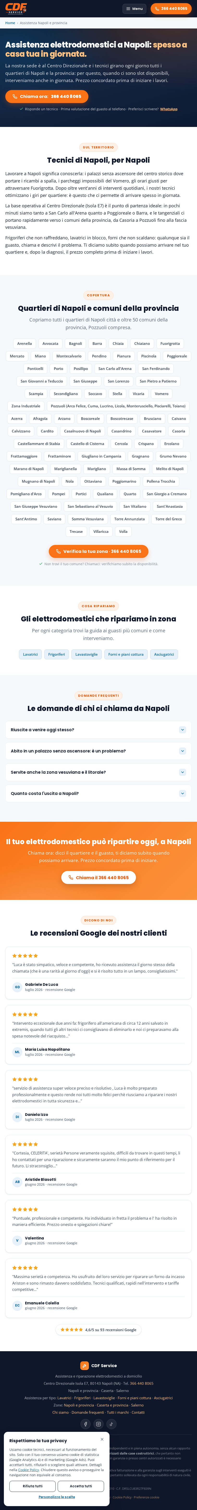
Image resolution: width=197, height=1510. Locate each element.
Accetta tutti (81, 1486)
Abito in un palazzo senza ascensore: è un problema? (68, 751)
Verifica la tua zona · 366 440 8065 (102, 551)
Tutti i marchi (118, 1412)
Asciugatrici (164, 654)
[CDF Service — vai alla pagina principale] (16, 8)
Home (10, 23)
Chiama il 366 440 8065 (102, 878)
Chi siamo (60, 1412)
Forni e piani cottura (126, 654)
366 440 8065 (142, 1383)
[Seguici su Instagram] (98, 1424)
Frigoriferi (56, 654)
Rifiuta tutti (33, 1486)
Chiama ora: (50, 96)
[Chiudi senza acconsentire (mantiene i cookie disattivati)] (102, 1439)
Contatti (138, 1412)
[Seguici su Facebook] (85, 1424)
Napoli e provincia (79, 1405)
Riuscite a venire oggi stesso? (42, 730)
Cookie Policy (122, 1497)
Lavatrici (30, 654)
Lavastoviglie (86, 654)
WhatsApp (169, 109)
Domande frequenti (88, 1412)
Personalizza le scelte (57, 1497)
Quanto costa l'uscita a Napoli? (45, 793)
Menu (137, 8)
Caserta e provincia (112, 1405)
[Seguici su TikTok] (111, 1424)
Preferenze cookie (146, 1497)
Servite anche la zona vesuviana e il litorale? (58, 772)
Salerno (137, 1405)
